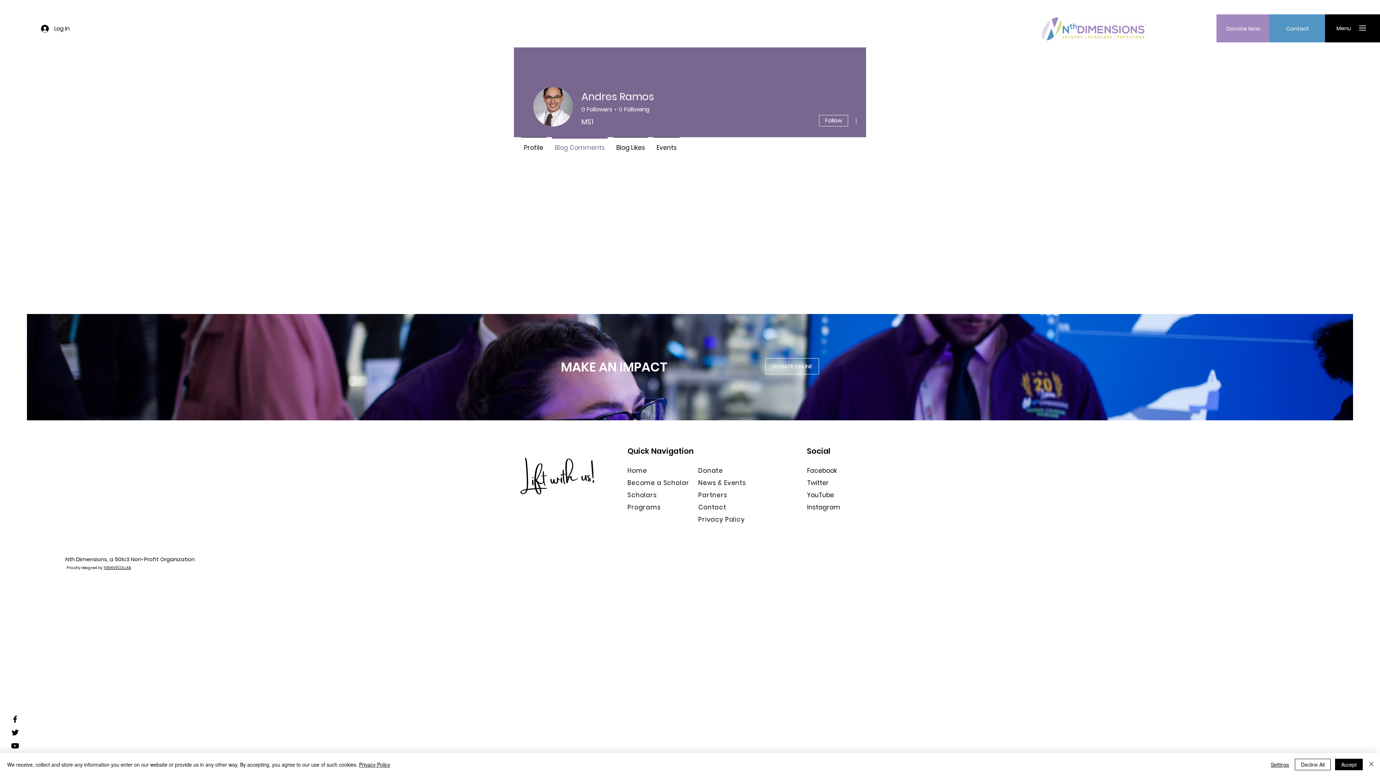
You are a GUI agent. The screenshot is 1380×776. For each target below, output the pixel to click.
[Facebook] (15, 719)
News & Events (722, 483)
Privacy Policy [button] (721, 519)
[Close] (1371, 764)
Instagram (823, 507)
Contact (712, 507)
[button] (1343, 28)
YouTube (820, 495)
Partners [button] (712, 495)
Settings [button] (1280, 764)
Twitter (818, 483)
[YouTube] (15, 745)
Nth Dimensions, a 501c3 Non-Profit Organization (130, 559)
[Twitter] (15, 732)
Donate (710, 470)
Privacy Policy (374, 764)
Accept (1349, 764)
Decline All (1313, 764)
